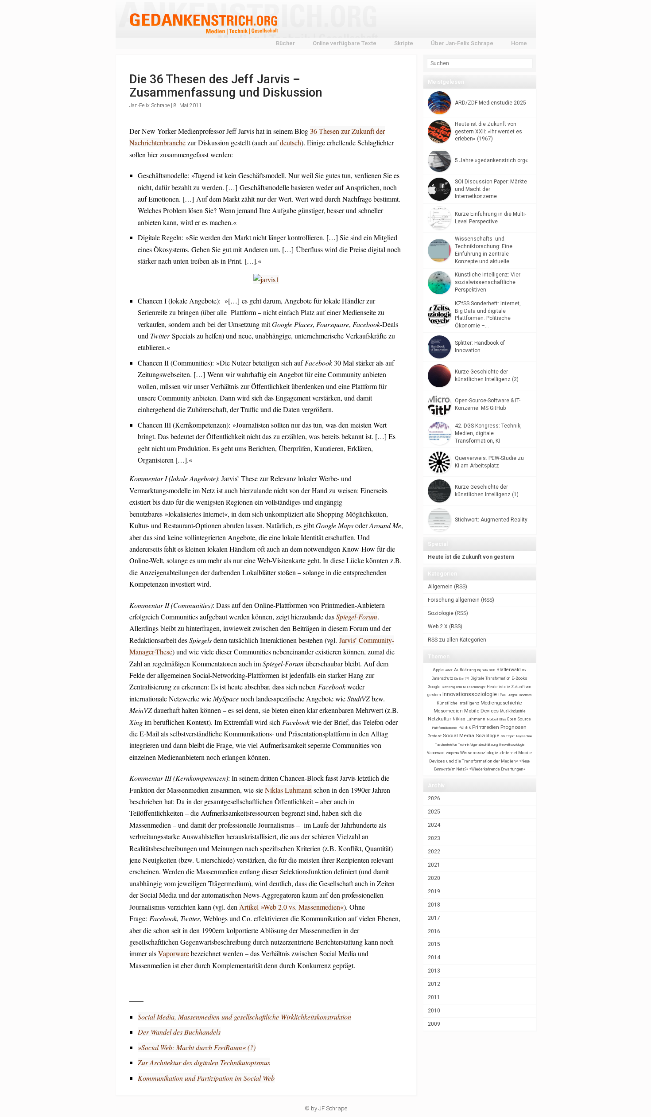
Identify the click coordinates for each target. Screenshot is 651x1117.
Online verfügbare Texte (344, 43)
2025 (434, 812)
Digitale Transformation (490, 678)
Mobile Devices (481, 711)
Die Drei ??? (461, 679)
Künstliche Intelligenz (458, 703)
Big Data (482, 670)
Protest (434, 735)
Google (434, 686)
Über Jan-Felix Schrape (462, 43)
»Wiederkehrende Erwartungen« (497, 769)
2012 (434, 984)
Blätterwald (508, 670)
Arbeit (449, 670)
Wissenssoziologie (479, 752)
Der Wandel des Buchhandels (179, 1031)
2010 (434, 1011)
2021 (434, 865)
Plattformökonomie (444, 728)
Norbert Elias (496, 719)
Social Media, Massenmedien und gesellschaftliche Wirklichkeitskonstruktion (244, 1016)
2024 (434, 825)
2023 (434, 838)
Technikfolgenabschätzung (478, 745)
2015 (434, 944)
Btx (524, 670)
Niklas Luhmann (288, 789)
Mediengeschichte (501, 703)
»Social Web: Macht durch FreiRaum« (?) (197, 1047)
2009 (434, 1024)
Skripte (403, 43)
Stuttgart (507, 736)
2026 (434, 798)
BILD (492, 670)
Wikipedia (452, 753)
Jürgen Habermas (520, 695)
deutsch (290, 142)
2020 (434, 878)
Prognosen (513, 727)
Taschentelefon (446, 745)
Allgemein (440, 587)
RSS (460, 587)
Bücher (285, 43)
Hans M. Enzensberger (470, 687)
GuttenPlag (448, 687)
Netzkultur (439, 719)
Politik (464, 727)
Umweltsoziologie (511, 745)
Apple (438, 669)
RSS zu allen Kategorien (457, 640)
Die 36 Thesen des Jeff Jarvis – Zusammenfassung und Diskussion (225, 86)
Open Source (519, 718)
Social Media (458, 735)
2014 (434, 957)
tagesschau (524, 736)
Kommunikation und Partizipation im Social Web (206, 1077)
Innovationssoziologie (469, 694)
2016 (434, 931)
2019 (434, 891)
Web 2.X (438, 626)
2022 (434, 851)
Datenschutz (442, 678)
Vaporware (173, 953)
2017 (434, 918)
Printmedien (485, 727)
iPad (502, 695)
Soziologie (440, 613)
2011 (434, 997)
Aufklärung (465, 669)
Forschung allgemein (454, 600)
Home (519, 43)
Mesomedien (448, 711)
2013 (434, 971)
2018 (434, 905)
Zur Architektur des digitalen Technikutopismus (204, 1062)
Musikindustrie (513, 711)
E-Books (519, 678)
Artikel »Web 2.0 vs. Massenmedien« (291, 906)
